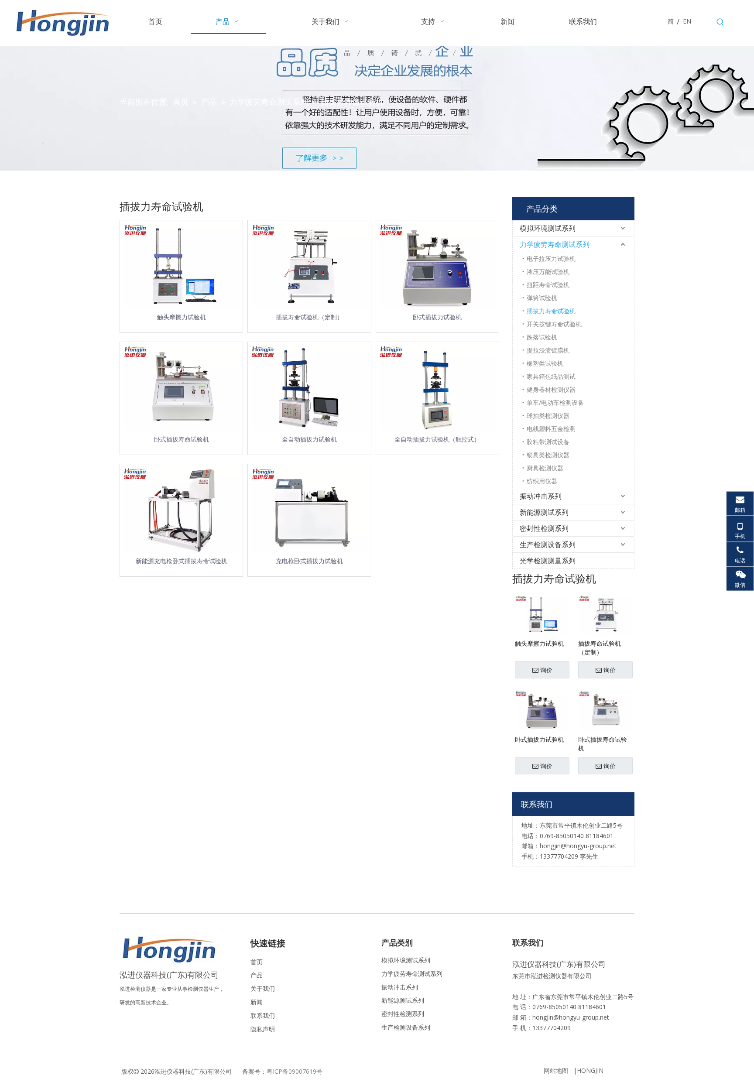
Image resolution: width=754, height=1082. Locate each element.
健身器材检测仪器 (551, 389)
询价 (546, 670)
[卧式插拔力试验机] (542, 709)
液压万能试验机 (548, 271)
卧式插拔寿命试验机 (181, 439)
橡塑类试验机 (545, 363)
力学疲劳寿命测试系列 (554, 244)
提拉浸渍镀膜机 (548, 350)
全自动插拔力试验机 (309, 439)
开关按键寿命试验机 (554, 324)
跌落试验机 (542, 337)
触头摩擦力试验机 (181, 317)
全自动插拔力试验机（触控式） (437, 439)
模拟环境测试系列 (548, 228)
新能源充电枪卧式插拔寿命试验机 (181, 561)
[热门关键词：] (720, 22)
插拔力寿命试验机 (551, 311)
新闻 (256, 1002)
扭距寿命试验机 (548, 285)
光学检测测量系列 (548, 560)
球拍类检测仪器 (548, 415)
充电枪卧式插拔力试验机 (309, 561)
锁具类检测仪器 (548, 455)
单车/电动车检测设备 (555, 402)
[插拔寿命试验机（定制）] (605, 613)
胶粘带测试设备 (548, 442)
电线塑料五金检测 (551, 429)
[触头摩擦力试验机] (542, 613)
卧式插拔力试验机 (437, 317)
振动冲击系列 (541, 496)
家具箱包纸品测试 (551, 376)
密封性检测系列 (544, 528)
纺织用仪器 (542, 481)
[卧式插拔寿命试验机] (605, 709)
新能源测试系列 (544, 512)
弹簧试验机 (542, 298)
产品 (256, 975)
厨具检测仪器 (545, 468)
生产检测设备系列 (548, 544)
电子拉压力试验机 (551, 258)
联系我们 (262, 1015)
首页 (256, 962)
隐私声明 (262, 1029)
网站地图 (556, 1070)
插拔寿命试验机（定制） (309, 317)
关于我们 (262, 988)
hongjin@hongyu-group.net (570, 1017)
